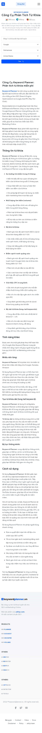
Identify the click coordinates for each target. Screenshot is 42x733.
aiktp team (31, 723)
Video (26, 720)
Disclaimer (12, 723)
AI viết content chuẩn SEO (11, 614)
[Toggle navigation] (39, 4)
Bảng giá (8, 720)
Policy (21, 723)
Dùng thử (21, 4)
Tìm (19, 61)
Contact (18, 720)
